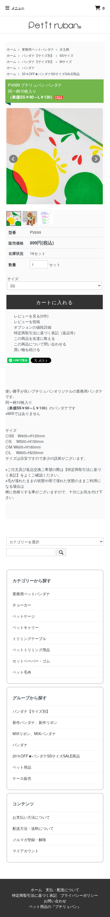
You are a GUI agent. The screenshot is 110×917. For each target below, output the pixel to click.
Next (96, 159)
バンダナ (28, 67)
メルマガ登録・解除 (29, 839)
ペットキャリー (26, 627)
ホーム (11, 49)
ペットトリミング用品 (31, 649)
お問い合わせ (55, 900)
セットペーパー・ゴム (31, 660)
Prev (13, 159)
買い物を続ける (27, 349)
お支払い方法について (31, 817)
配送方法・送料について (33, 828)
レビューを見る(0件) (31, 316)
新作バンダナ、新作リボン (35, 722)
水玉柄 (64, 49)
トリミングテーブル (29, 638)
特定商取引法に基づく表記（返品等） (45, 332)
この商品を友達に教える (34, 338)
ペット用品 (22, 767)
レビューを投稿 (27, 321)
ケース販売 (22, 778)
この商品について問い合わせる (40, 344)
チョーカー (22, 605)
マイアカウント (26, 850)
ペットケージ (24, 616)
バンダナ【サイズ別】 (38, 55)
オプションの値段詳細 (32, 327)
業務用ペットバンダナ (38, 49)
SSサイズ (66, 55)
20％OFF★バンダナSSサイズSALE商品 (51, 73)
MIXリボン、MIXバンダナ (34, 733)
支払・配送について (62, 889)
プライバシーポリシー (79, 895)
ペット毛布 (22, 672)
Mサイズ (66, 61)
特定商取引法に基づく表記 (34, 895)
